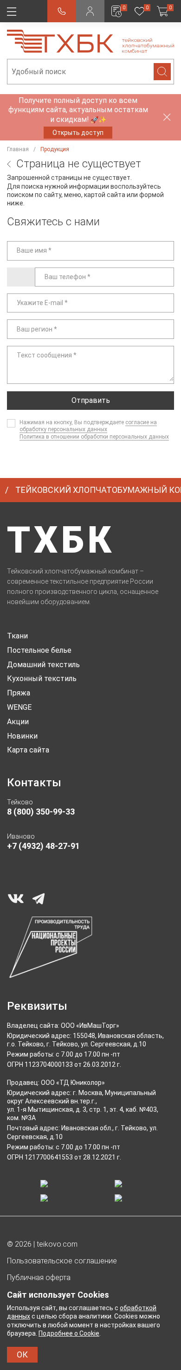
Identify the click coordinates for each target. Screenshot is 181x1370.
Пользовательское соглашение (62, 1260)
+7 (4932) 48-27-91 (43, 846)
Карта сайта (28, 750)
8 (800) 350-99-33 (41, 811)
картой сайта (104, 194)
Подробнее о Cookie (69, 1333)
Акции (18, 721)
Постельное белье (39, 650)
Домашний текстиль (43, 664)
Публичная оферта (39, 1277)
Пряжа (18, 692)
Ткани (17, 635)
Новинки (22, 736)
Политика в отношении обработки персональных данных (94, 436)
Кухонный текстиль (42, 678)
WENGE (19, 707)
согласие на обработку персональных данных (88, 426)
